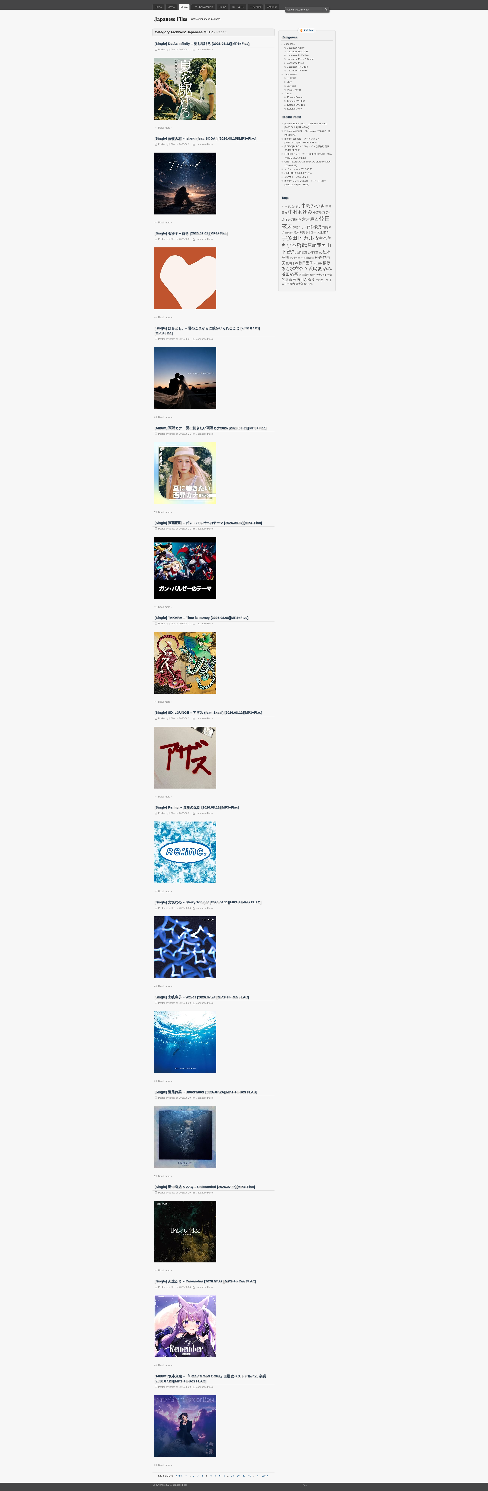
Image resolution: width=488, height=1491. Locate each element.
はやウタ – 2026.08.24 (296, 177)
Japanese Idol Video (298, 55)
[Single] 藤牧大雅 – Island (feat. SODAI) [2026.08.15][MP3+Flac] (205, 138)
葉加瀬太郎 (296, 283)
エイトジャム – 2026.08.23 (298, 169)
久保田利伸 (294, 219)
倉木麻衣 (310, 219)
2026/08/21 (185, 49)
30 (238, 1475)
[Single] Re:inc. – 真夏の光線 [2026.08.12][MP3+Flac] (196, 807)
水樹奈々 (299, 268)
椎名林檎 (318, 263)
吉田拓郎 (289, 232)
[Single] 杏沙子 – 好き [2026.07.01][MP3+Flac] (191, 233)
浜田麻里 (304, 274)
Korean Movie (294, 108)
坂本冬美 (299, 232)
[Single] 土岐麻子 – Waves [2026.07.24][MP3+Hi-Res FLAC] (201, 997)
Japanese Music (204, 49)
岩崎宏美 (313, 252)
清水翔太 (315, 274)
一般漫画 (255, 6)
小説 (289, 82)
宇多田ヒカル (298, 238)
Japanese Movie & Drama (300, 59)
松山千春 (292, 263)
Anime (222, 6)
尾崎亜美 (316, 245)
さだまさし (294, 206)
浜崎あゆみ (320, 268)
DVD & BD (238, 6)
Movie (171, 6)
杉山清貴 (309, 257)
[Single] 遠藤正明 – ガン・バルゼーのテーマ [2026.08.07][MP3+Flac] (208, 523)
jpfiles (172, 49)
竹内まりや (322, 280)
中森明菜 (319, 212)
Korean (288, 93)
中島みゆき (313, 205)
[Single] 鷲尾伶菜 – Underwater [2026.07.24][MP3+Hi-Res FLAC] (205, 1092)
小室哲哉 (296, 245)
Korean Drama (295, 97)
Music (184, 6)
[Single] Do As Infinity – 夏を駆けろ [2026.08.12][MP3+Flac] (202, 44)
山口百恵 (301, 252)
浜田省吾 (290, 274)
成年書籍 (271, 6)
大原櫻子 (323, 232)
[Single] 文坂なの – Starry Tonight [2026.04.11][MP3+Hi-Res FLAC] (207, 902)
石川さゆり (306, 280)
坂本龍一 (310, 232)
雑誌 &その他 (294, 89)
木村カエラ (296, 257)
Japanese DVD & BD (298, 51)
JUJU (284, 206)
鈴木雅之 (309, 283)
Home (158, 6)
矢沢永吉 (289, 280)
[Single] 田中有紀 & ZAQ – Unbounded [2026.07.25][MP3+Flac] (204, 1187)
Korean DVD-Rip (296, 105)
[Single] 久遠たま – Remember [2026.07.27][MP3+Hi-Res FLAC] (205, 1281)
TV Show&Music (203, 6)
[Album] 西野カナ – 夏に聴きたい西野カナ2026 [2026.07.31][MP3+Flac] (210, 428)
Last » (265, 1475)
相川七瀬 (326, 274)
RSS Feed (308, 30)
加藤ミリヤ (300, 227)
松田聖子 (306, 263)
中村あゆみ (300, 211)
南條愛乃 (314, 227)
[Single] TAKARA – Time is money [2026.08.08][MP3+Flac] (201, 618)
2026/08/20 (185, 908)
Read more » (165, 127)
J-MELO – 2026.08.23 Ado (298, 173)
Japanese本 (290, 74)
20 (232, 1475)
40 (244, 1475)
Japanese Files (170, 19)
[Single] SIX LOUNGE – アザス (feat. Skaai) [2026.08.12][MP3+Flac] (208, 712)
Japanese (289, 44)
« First (179, 1475)
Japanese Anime (296, 47)
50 (249, 1475)
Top (305, 1485)
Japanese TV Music (297, 67)
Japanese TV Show (297, 70)
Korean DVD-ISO (296, 101)
